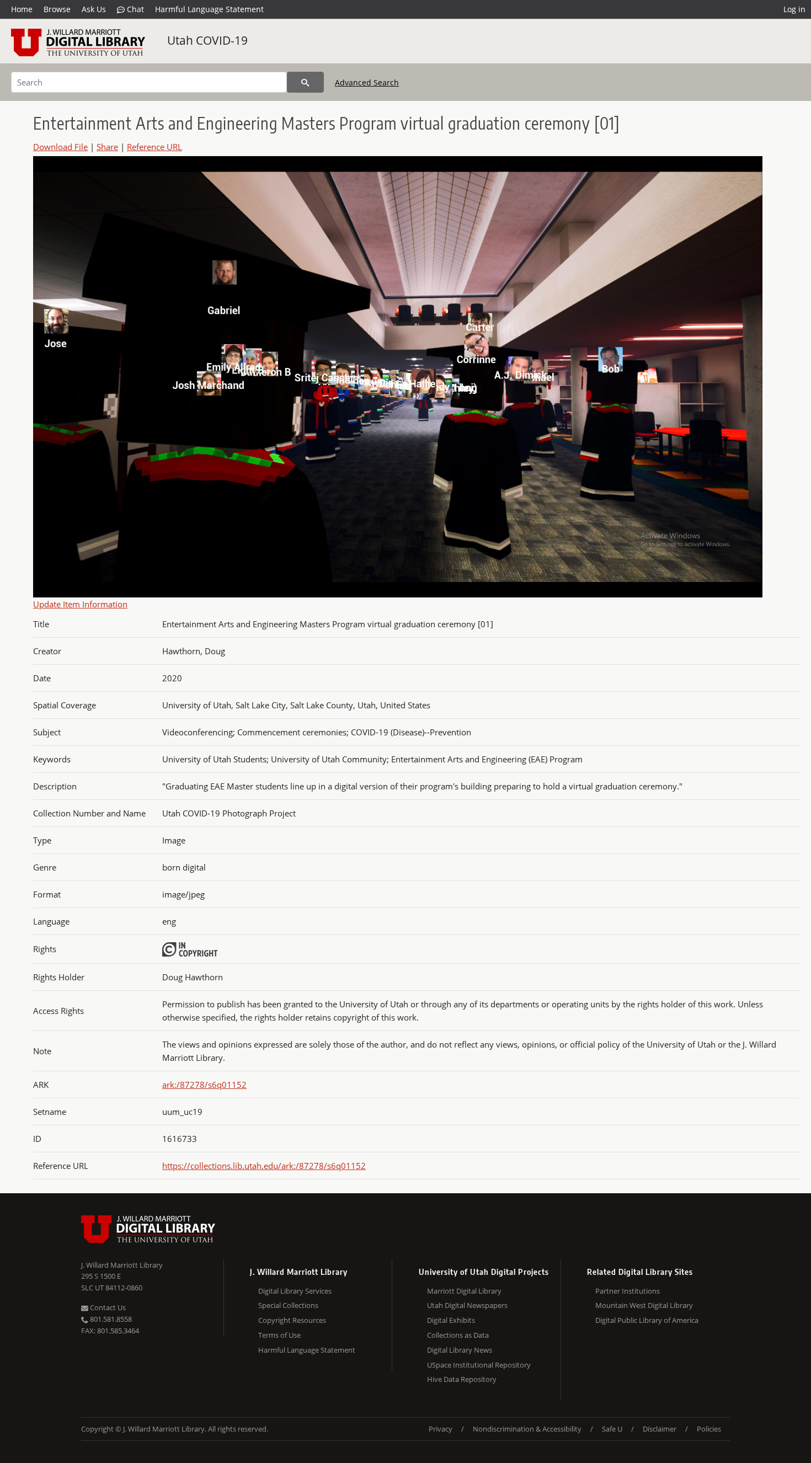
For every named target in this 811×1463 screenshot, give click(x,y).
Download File (60, 146)
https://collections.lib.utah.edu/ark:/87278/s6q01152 (264, 1165)
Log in (794, 9)
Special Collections (288, 1305)
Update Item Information (80, 604)
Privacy (440, 1429)
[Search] (305, 82)
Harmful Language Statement (209, 9)
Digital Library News (459, 1350)
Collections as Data (458, 1335)
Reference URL (154, 146)
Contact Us (107, 1307)
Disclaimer (659, 1429)
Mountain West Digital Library (644, 1305)
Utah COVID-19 (207, 40)
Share (107, 146)
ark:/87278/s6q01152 (204, 1084)
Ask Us (94, 9)
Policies (709, 1429)
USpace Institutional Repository (479, 1365)
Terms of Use (279, 1335)
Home (22, 9)
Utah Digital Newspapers (467, 1305)
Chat (134, 9)
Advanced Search (367, 82)
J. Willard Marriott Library (122, 1265)
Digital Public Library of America (646, 1320)
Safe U (612, 1429)
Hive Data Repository (462, 1379)
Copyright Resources (292, 1320)
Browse (57, 9)
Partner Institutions (627, 1291)
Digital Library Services (295, 1291)
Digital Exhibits (451, 1320)
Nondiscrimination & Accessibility (527, 1429)
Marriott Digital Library (464, 1291)
